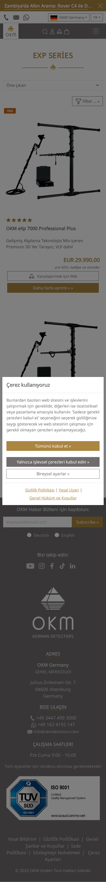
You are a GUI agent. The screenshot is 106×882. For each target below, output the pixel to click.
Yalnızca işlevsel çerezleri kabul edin (51, 462)
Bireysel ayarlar (51, 474)
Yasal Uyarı (69, 490)
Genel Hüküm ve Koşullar (53, 498)
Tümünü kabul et (51, 446)
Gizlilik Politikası (40, 490)
